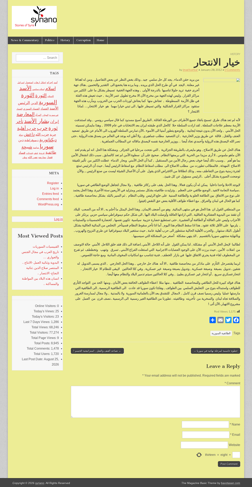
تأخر (19, 121)
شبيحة (26, 147)
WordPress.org (48, 204)
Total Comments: (39, 348)
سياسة (36, 147)
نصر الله (33, 157)
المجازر (45, 115)
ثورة (53, 128)
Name (235, 424)
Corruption (83, 40)
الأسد (25, 88)
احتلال (43, 82)
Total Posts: (42, 343)
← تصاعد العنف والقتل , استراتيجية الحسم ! (97, 350)
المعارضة (26, 114)
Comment (232, 383)
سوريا (47, 146)
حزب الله (42, 134)
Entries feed (50, 193)
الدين (34, 103)
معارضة (42, 157)
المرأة (38, 115)
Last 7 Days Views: (37, 322)
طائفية (50, 152)
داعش (29, 134)
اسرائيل (21, 82)
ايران (54, 121)
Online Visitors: (46, 306)
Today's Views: (44, 311)
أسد (55, 82)
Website (234, 445)
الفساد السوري (31, 108)
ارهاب (37, 82)
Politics (50, 40)
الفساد (45, 108)
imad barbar (190, 69)
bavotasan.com (230, 483)
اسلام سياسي (38, 89)
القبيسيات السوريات (46, 246)
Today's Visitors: (43, 316)
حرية (53, 134)
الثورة (41, 95)
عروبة (42, 153)
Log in (54, 188)
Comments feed (48, 199)
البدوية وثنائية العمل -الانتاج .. (40, 262)
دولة (21, 134)
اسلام (50, 88)
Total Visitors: (39, 332)
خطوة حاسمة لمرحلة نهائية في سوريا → (216, 350)
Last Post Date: (33, 359)
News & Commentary (25, 40)
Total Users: (42, 353)
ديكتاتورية (48, 139)
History (65, 40)
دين (21, 140)
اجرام (50, 82)
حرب (42, 128)
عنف (36, 153)
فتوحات (29, 153)
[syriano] (34, 15)
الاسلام (50, 96)
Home (100, 40)
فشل (50, 157)
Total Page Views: (44, 338)
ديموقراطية (31, 140)
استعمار (29, 82)
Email (235, 434)
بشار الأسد (36, 121)
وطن (24, 157)
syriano (39, 483)
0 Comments (232, 69)
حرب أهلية (26, 128)
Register (53, 183)
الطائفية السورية (221, 333)
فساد (22, 152)
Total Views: (40, 327)
